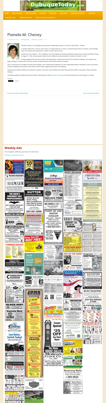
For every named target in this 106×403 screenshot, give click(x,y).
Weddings (92, 13)
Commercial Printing (25, 17)
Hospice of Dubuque (58, 75)
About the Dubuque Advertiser (45, 17)
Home (7, 13)
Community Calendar (77, 13)
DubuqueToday (13, 39)
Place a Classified (31, 13)
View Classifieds (17, 13)
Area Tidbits (63, 13)
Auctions (43, 13)
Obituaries (52, 13)
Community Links (10, 17)
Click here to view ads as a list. (14, 155)
